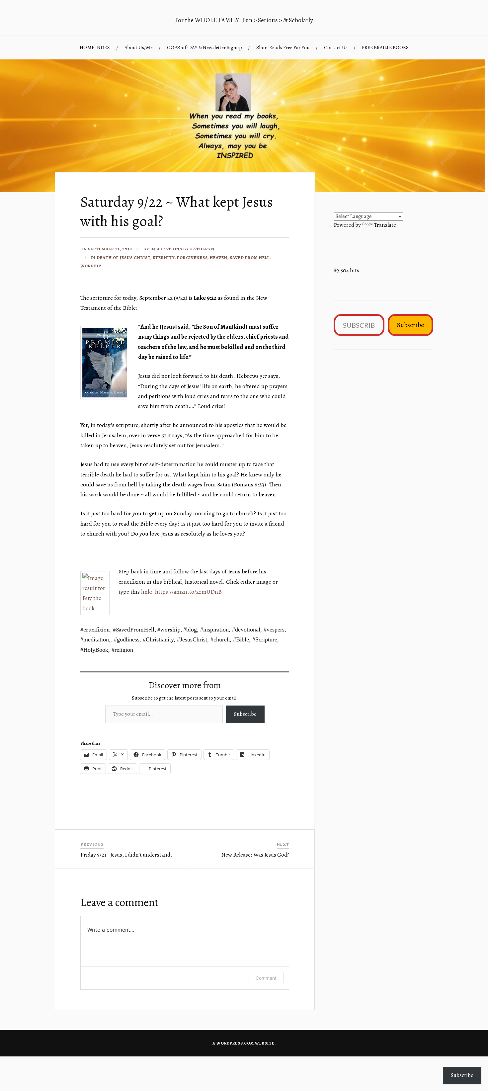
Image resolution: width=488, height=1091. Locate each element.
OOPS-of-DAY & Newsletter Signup (204, 47)
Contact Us (336, 47)
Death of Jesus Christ (123, 257)
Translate (385, 225)
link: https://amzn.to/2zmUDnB (181, 592)
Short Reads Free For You (283, 47)
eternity (164, 257)
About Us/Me (138, 47)
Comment (266, 978)
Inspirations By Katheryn (182, 249)
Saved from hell (250, 257)
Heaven (218, 257)
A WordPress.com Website (243, 1043)
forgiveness (192, 257)
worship (90, 266)
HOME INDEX (95, 47)
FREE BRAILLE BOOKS (385, 47)
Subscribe (245, 714)
